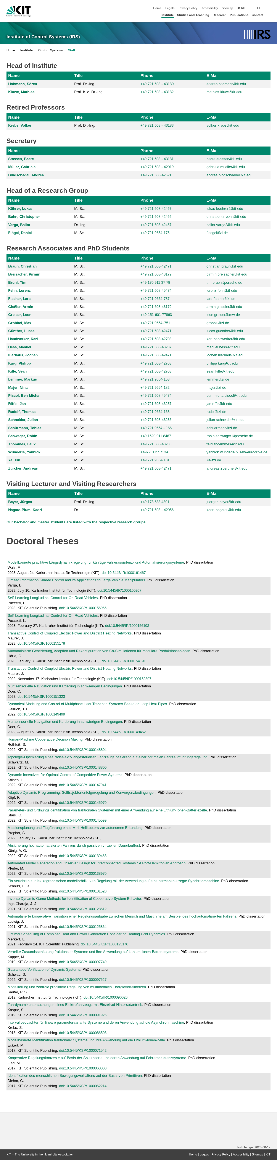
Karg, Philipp (19, 363)
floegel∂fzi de (217, 233)
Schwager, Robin (22, 436)
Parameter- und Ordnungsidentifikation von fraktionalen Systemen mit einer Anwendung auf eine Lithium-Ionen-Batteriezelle (107, 810)
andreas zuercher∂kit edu (226, 468)
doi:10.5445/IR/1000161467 (124, 573)
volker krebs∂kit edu (222, 125)
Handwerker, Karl (23, 339)
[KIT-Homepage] (18, 11)
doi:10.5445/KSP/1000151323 (41, 697)
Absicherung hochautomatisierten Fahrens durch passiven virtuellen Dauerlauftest (74, 845)
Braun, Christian (22, 266)
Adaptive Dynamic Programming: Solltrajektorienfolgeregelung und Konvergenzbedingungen (81, 792)
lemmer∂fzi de (217, 379)
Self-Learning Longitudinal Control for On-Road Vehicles (53, 598)
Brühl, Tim (17, 282)
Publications (239, 15)
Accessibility (209, 8)
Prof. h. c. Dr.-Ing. (88, 92)
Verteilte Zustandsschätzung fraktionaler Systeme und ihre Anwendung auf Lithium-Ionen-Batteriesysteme (93, 952)
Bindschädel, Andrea (26, 175)
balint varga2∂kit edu (223, 225)
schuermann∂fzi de (221, 428)
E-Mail (212, 75)
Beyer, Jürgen (20, 502)
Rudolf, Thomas (21, 412)
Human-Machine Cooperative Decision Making (45, 739)
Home (157, 8)
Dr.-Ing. (80, 225)
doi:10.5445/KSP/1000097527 (82, 980)
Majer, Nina (17, 388)
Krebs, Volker (19, 125)
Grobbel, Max (19, 323)
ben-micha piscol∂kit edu (226, 396)
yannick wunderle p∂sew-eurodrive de (236, 452)
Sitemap (227, 8)
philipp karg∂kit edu (222, 363)
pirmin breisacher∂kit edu (226, 274)
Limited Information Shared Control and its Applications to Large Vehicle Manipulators (76, 580)
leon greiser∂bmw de (223, 315)
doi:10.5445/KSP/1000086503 (82, 1033)
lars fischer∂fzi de (220, 299)
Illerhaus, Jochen (23, 355)
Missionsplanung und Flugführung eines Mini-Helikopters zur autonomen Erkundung (75, 828)
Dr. (76, 510)
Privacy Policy (188, 8)
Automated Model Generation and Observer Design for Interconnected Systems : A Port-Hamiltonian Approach (96, 863)
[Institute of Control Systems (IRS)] (257, 35)
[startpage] (269, 15)
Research (220, 15)
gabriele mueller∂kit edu (225, 167)
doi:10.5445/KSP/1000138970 (82, 874)
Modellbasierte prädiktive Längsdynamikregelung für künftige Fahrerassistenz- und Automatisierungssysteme (96, 562)
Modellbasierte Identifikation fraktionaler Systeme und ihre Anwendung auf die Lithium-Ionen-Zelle (86, 1040)
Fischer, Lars (19, 299)
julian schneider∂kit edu (225, 420)
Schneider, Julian (23, 420)
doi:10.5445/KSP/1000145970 (82, 803)
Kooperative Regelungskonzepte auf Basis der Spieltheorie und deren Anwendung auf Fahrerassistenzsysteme (97, 1058)
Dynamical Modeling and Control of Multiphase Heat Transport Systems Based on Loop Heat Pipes (87, 704)
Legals (169, 8)
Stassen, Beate (21, 159)
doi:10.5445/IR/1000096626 (105, 997)
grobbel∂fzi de (217, 323)
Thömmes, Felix (21, 444)
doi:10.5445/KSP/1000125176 (104, 944)
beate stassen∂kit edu (224, 159)
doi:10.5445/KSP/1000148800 (82, 767)
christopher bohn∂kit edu (226, 217)
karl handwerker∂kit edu (225, 339)
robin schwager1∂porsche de (229, 436)
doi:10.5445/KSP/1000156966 (82, 608)
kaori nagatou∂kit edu (223, 510)
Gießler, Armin (20, 307)
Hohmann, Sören (22, 84)
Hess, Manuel (19, 347)
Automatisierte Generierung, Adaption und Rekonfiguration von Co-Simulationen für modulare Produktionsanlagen (99, 651)
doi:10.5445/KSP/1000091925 (82, 1015)
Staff (71, 50)
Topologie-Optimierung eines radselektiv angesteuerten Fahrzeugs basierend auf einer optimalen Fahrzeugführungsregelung (107, 757)
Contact (257, 15)
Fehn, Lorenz (19, 290)
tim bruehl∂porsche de (224, 282)
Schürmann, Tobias (24, 428)
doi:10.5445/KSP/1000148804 (82, 750)
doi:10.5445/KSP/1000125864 (82, 927)
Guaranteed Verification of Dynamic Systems (44, 969)
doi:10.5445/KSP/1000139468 (82, 856)
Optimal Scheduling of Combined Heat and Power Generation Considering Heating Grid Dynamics (86, 934)
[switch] (269, 8)
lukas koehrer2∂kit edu (224, 209)
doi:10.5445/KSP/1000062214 (82, 1086)
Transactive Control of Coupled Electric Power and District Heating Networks (70, 633)
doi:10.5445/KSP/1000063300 (82, 1068)
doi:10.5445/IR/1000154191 (124, 661)
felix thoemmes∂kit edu (225, 444)
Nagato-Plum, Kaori (25, 510)
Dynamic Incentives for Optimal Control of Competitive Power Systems (65, 775)
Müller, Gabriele (21, 167)
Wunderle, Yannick (24, 452)
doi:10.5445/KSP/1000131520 (82, 891)
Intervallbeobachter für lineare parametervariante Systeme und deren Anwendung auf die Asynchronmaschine (96, 1022)
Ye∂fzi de (213, 460)
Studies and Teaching (193, 15)
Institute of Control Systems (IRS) (43, 36)
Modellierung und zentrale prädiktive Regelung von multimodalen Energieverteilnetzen (77, 987)
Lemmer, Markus (22, 379)
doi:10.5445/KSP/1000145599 (82, 820)
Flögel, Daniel (20, 233)
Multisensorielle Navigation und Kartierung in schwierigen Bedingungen (65, 686)
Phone (146, 75)
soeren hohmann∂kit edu (226, 84)
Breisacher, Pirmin (24, 274)
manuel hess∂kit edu (223, 347)
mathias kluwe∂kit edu (224, 92)
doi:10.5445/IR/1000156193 (127, 626)
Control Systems (50, 50)
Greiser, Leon (19, 315)
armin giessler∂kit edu (224, 307)
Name (14, 75)
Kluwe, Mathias (21, 92)
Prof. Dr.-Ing (84, 502)
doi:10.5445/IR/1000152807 (129, 679)
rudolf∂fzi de (216, 412)
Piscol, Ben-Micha (23, 396)
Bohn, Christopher (24, 217)
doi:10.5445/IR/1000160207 (119, 590)
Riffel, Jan (17, 404)
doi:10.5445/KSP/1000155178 (41, 643)
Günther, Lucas (21, 331)
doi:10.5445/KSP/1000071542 (82, 1050)
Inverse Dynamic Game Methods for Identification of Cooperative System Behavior (74, 899)
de (259, 8)
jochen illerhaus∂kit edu (225, 355)
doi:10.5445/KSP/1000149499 (41, 714)
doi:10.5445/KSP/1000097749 (82, 962)
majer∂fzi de (216, 388)
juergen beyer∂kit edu (223, 502)
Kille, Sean (17, 371)
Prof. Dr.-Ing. (84, 84)
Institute (167, 15)
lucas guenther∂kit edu (224, 331)
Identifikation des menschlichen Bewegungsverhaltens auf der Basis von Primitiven (75, 1076)
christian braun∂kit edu (224, 266)
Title (78, 75)
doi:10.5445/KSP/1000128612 (82, 909)
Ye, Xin (14, 460)
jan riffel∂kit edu (219, 404)
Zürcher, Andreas (23, 468)
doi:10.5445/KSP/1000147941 (82, 785)
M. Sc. (79, 209)
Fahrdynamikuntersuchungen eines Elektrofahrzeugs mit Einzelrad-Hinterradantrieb (75, 1005)
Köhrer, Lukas (20, 209)
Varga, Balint (19, 225)
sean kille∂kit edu (220, 371)
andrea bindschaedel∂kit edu (229, 175)
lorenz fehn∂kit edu (221, 290)
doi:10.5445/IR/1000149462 (124, 732)
